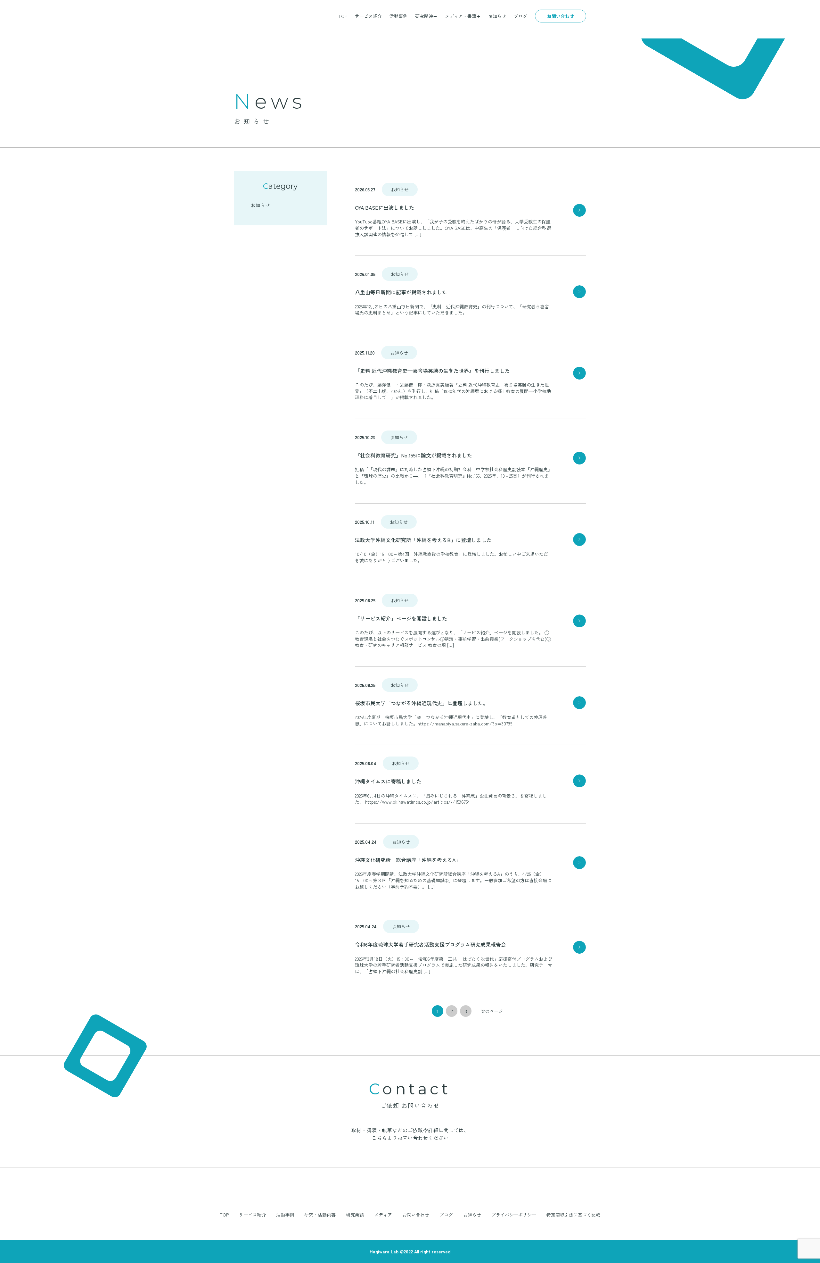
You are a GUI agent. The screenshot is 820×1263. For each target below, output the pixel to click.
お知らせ (497, 16)
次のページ (491, 1011)
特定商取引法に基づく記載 (573, 1214)
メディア (383, 1214)
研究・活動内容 (320, 1214)
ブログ (520, 16)
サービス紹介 (368, 16)
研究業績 (355, 1214)
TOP (342, 16)
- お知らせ (258, 205)
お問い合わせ (560, 16)
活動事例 (398, 16)
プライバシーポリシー (513, 1214)
